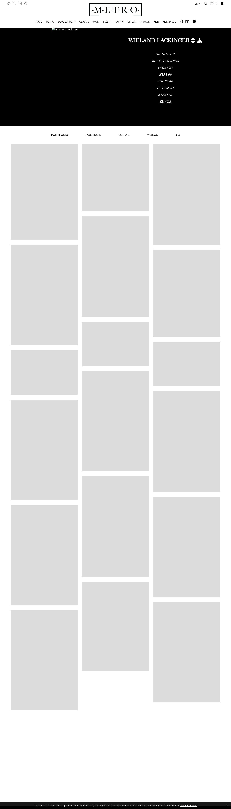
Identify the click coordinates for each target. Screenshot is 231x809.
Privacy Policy (188, 805)
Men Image (169, 22)
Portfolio (59, 134)
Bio (177, 134)
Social (123, 134)
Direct (132, 22)
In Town (145, 22)
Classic (84, 22)
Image (38, 22)
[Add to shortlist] (193, 41)
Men (156, 22)
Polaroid (93, 134)
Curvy (120, 22)
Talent (107, 22)
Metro (50, 22)
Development (66, 22)
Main (96, 22)
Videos (152, 134)
